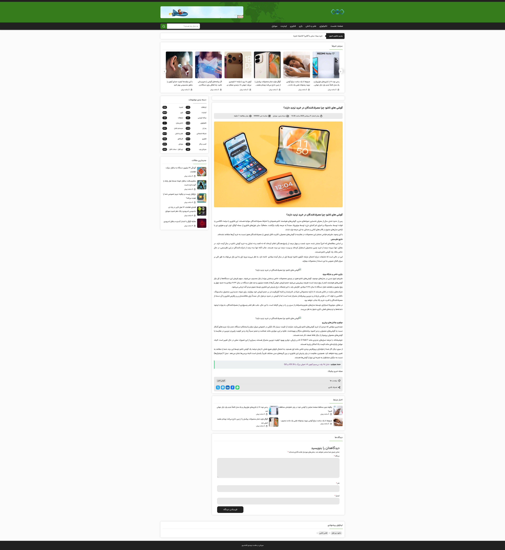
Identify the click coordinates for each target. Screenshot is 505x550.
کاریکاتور (173, 139)
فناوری (293, 26)
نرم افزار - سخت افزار (173, 149)
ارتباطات (196, 107)
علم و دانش (311, 26)
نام (337, 483)
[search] (163, 26)
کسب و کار (196, 144)
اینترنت (284, 26)
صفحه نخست (336, 26)
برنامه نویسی (196, 118)
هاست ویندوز (252, 545)
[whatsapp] (237, 387)
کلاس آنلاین (323, 533)
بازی (300, 26)
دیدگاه (336, 456)
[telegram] (223, 387)
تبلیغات (173, 118)
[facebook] (232, 387)
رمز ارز (196, 128)
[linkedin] (228, 387)
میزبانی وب (196, 149)
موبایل (274, 26)
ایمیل (337, 496)
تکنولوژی (323, 26)
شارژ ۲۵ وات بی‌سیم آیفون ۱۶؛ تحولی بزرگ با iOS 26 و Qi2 (306, 364)
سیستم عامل (173, 128)
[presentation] (341, 71)
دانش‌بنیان (173, 123)
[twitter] (218, 387)
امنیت (173, 107)
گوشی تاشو (221, 380)
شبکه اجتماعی (196, 133)
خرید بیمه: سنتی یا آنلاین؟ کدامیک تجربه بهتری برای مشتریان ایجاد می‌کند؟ (295, 36)
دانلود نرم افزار (336, 533)
